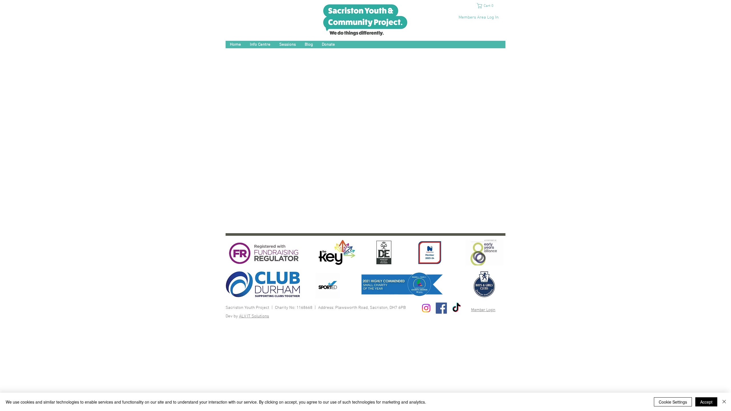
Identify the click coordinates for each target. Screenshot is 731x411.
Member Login (483, 310)
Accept (706, 402)
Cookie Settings (673, 402)
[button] (487, 5)
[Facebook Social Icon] (441, 308)
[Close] (724, 401)
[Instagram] (426, 308)
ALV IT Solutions (254, 316)
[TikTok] (456, 308)
